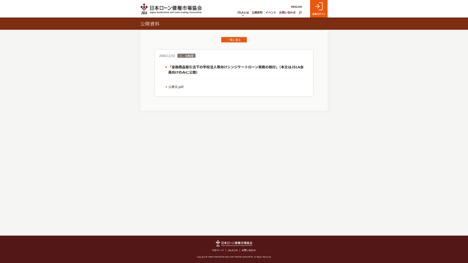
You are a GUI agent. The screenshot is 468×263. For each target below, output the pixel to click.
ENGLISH (296, 6)
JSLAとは (233, 250)
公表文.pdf (176, 87)
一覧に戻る (234, 40)
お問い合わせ (287, 12)
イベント (270, 12)
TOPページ (218, 250)
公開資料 (257, 12)
